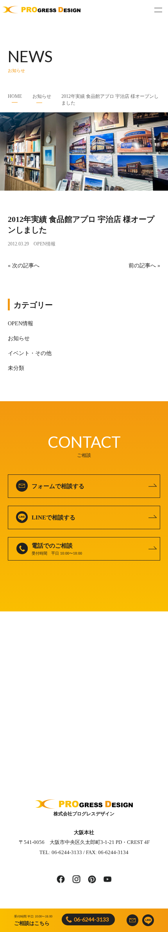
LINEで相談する (53, 517)
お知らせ (41, 96)
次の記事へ (25, 266)
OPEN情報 (44, 244)
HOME (15, 96)
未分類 (16, 368)
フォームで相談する (58, 486)
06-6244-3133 (91, 919)
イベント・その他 (30, 353)
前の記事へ (142, 266)
